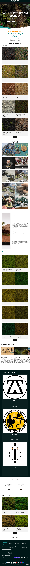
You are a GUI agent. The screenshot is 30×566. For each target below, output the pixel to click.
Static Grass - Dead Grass (6, 528)
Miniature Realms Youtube (14, 439)
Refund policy (14, 563)
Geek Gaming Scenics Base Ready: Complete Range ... (6, 357)
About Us (16, 546)
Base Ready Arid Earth (18, 132)
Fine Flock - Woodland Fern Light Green (7, 269)
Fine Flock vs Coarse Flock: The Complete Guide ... (21, 357)
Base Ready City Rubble (5, 114)
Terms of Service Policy (11, 547)
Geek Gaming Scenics (6, 563)
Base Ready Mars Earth (5, 96)
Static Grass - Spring (18, 528)
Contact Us (16, 548)
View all (15, 340)
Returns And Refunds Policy (11, 545)
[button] (1, 1)
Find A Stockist (17, 543)
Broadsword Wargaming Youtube (14, 474)
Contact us (19, 21)
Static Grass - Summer (18, 511)
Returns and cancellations (10, 553)
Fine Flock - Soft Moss (18, 269)
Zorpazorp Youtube (14, 406)
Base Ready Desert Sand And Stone (20, 96)
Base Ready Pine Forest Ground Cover (20, 114)
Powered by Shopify (11, 563)
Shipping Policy (10, 543)
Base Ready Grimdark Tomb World (7, 132)
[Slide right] (16, 368)
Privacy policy (18, 563)
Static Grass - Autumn (5, 511)
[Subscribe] (13, 557)
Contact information (14, 564)
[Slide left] (13, 368)
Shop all (11, 21)
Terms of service (22, 563)
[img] (15, 480)
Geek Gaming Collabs (24, 547)
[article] (8, 149)
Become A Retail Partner (24, 544)
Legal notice (17, 564)
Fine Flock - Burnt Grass (19, 336)
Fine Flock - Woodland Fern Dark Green (7, 336)
